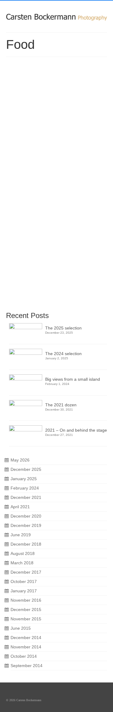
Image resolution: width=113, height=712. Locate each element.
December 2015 (26, 609)
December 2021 (26, 497)
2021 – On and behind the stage (76, 430)
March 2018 (22, 562)
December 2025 (26, 469)
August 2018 (23, 553)
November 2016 (26, 600)
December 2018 (26, 544)
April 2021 (20, 506)
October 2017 (24, 581)
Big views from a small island (72, 379)
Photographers (22, 167)
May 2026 (20, 460)
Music (89, 158)
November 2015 (26, 618)
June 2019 (21, 534)
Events (55, 158)
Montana (20, 300)
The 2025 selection (63, 328)
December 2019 (26, 525)
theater (32, 300)
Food (65, 158)
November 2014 (26, 646)
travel (40, 300)
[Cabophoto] (56, 14)
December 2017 (26, 572)
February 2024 (25, 488)
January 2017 (24, 590)
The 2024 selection (63, 353)
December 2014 (26, 637)
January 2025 (24, 478)
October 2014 (24, 656)
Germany (77, 158)
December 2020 (26, 516)
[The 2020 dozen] (56, 96)
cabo (24, 158)
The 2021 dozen (61, 404)
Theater (39, 167)
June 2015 (21, 628)
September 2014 (26, 665)
